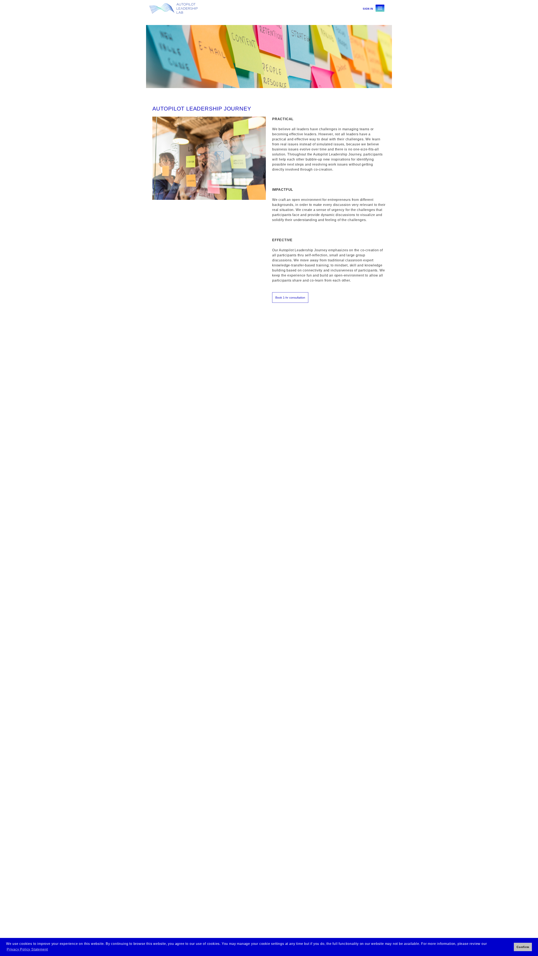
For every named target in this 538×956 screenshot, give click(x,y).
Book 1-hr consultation (290, 297)
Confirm (523, 947)
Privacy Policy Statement (27, 949)
